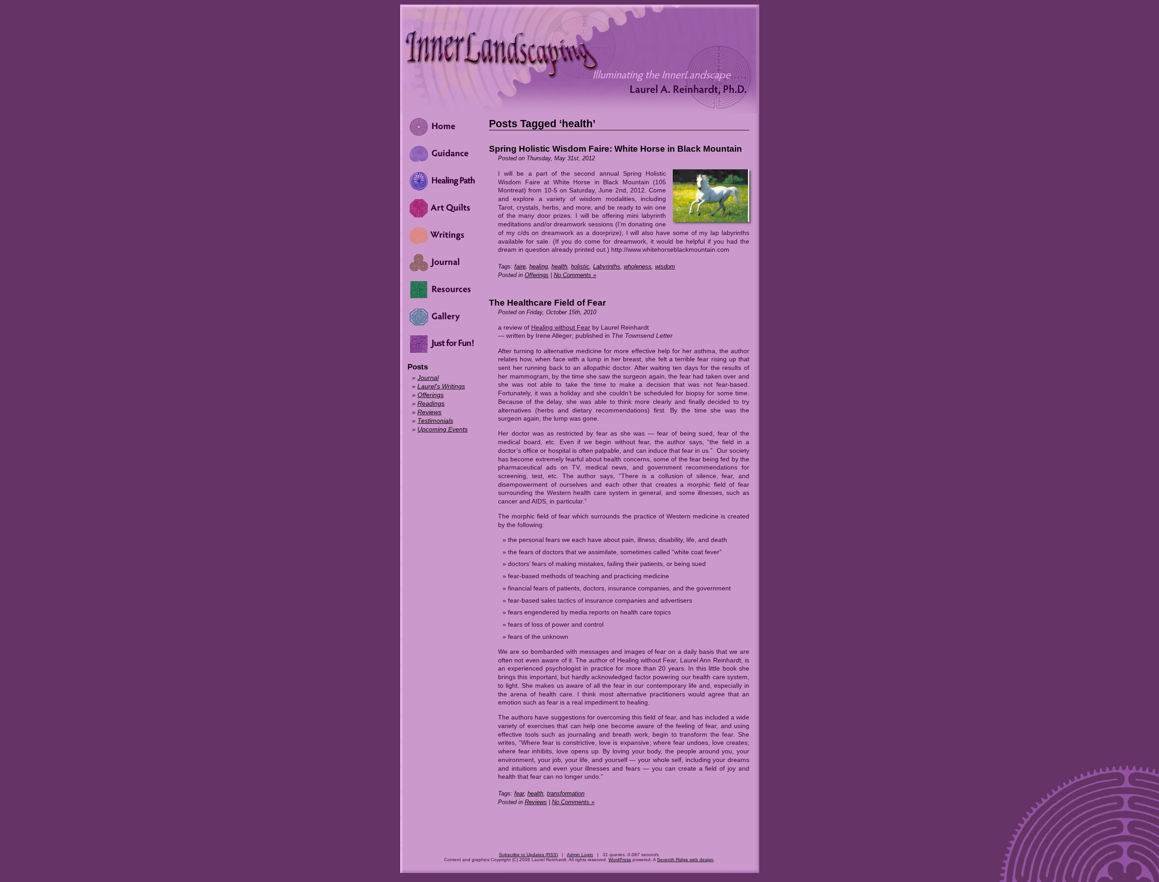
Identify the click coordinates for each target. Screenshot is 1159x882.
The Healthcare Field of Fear (547, 302)
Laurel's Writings (441, 386)
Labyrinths (606, 266)
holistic (580, 266)
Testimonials (435, 420)
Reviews (536, 802)
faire (520, 266)
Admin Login (580, 854)
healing (538, 266)
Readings (431, 403)
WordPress (619, 859)
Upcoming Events (442, 429)
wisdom (665, 266)
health (559, 266)
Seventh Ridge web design (685, 859)
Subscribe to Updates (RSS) (528, 854)
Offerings (537, 275)
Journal (428, 377)
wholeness (637, 266)
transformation (565, 793)
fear (519, 793)
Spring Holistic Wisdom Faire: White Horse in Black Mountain (615, 148)
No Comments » (575, 275)
